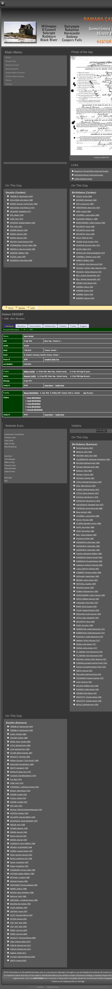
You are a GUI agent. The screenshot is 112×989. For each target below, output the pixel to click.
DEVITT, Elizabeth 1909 (19, 768)
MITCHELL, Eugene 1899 (86, 584)
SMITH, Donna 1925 (84, 670)
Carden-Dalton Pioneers (15, 72)
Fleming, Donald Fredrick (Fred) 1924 (91, 667)
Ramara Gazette (11, 69)
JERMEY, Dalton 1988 (18, 888)
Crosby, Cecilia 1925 (18, 798)
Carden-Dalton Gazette (14, 76)
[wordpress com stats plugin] (101, 431)
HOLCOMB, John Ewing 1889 (21, 200)
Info (33, 308)
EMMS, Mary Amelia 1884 (20, 741)
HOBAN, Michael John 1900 (87, 591)
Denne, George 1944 (18, 836)
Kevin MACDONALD (34, 407)
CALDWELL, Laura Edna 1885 (87, 215)
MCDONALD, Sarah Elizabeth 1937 (24, 821)
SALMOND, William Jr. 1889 (87, 219)
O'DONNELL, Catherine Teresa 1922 (24, 787)
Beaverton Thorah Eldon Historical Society (91, 171)
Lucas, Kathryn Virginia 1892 (87, 568)
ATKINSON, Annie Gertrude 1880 (89, 508)
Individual (9, 326)
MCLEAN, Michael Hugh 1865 (88, 463)
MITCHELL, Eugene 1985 (20, 877)
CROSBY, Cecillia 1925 (18, 802)
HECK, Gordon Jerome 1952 (21, 855)
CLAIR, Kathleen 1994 (18, 907)
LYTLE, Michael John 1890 (20, 745)
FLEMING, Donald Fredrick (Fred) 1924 (91, 663)
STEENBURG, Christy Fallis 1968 (22, 870)
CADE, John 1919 (16, 219)
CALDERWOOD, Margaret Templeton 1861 (93, 459)
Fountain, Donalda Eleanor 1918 (23, 775)
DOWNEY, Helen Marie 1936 (87, 689)
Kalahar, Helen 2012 (18, 953)
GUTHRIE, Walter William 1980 (22, 873)
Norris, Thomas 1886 (84, 519)
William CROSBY (29, 371)
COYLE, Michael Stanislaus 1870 (88, 482)
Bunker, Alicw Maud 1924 (20, 790)
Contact (8, 84)
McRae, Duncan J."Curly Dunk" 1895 (24, 760)
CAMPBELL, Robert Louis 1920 (88, 256)
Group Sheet (49, 385)
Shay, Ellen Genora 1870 (85, 486)
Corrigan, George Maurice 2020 (22, 956)
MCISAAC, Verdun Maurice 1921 (89, 272)
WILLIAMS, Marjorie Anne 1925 (88, 674)
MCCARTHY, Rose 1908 (85, 226)
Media (22, 308)
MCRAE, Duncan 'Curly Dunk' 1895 (23, 204)
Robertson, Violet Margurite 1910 (89, 636)
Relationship (50, 326)
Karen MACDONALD (34, 398)
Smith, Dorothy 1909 (84, 625)
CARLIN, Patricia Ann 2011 (20, 945)
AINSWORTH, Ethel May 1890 (88, 542)
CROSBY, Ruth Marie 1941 (86, 283)
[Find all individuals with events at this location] (61, 341)
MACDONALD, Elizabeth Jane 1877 (90, 504)
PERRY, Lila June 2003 (18, 930)
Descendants (35, 326)
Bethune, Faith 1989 (18, 896)
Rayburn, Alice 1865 (84, 470)
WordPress (40, 987)
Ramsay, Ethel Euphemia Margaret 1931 (26, 809)
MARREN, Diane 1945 (84, 287)
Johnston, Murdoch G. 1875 (87, 497)
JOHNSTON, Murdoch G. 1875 (88, 501)
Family (73, 326)
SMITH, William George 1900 (87, 599)
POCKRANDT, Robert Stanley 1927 (90, 678)
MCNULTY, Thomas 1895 (20, 756)
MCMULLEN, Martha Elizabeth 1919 (90, 253)
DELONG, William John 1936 (87, 685)
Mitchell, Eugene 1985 (19, 881)
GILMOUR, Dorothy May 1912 (88, 245)
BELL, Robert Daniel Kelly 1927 (88, 275)
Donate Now (10, 61)
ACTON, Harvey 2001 (18, 919)
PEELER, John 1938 (17, 824)
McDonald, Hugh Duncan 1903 (88, 614)
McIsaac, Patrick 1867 (84, 474)
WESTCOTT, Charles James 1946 (88, 697)
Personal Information (11, 329)
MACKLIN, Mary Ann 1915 (20, 772)
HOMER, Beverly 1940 (18, 230)
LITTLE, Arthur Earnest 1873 (87, 493)
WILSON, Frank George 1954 (21, 241)
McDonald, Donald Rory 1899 (22, 764)
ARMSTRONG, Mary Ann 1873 (88, 207)
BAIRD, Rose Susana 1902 (86, 606)
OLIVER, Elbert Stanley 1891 (21, 753)
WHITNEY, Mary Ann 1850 (86, 455)
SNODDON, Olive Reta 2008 (21, 260)
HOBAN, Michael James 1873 (87, 489)
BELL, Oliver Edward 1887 (86, 535)
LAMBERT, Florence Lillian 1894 (88, 572)
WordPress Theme (53, 987)
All (24, 329)
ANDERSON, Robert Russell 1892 (89, 557)
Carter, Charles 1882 (18, 734)
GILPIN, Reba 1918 (83, 249)
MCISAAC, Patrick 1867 (85, 478)
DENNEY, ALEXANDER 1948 (21, 847)
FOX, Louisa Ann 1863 (85, 204)
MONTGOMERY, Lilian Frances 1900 (90, 595)
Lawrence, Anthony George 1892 (89, 565)
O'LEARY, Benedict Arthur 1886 (88, 523)
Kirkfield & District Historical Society (88, 175)
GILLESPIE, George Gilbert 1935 (22, 817)
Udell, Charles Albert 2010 (20, 941)
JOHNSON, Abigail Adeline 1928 (22, 222)
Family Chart (59, 385)
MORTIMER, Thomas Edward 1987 (24, 885)
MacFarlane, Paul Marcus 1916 (22, 207)
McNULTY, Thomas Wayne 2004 (23, 938)
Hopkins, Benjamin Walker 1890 (89, 553)
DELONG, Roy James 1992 (20, 904)
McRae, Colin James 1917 (86, 644)
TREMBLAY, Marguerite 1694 (21, 196)
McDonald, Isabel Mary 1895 (87, 576)
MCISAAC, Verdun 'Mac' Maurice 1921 (91, 268)
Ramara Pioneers (12, 65)
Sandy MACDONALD (34, 401)
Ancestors (21, 326)
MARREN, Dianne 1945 (85, 298)
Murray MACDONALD (31, 393)
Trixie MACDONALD (33, 404)
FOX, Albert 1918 (16, 215)
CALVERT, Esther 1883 (19, 738)
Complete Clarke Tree (52, 359)
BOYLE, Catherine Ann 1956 (87, 704)
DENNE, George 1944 (18, 234)
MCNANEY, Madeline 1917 (20, 211)
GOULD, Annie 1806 (84, 196)
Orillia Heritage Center (83, 179)
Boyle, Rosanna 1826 (84, 448)
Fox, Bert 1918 (16, 779)
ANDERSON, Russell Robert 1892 (89, 561)
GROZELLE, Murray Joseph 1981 (22, 249)
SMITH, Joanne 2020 (18, 960)
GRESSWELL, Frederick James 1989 (24, 900)
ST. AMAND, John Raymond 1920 (89, 264)
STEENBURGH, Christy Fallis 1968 (23, 245)
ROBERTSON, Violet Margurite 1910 (90, 629)
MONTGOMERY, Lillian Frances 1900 (90, 222)
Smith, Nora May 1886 (85, 527)
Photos (8, 80)
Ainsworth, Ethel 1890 (85, 538)
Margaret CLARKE (30, 376)
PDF (31, 329)
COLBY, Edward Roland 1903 (87, 610)
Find (10, 308)
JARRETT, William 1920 (85, 260)
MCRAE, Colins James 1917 (86, 648)
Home (8, 57)
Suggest (83, 326)
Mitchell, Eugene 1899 (85, 587)
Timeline (63, 326)
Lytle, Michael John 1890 (20, 749)
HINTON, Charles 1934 (19, 813)
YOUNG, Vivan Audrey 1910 (87, 241)
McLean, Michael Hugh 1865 (87, 467)
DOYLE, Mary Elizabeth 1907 (87, 618)
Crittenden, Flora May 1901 (87, 602)
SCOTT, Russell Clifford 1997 (21, 915)
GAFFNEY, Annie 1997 (18, 911)
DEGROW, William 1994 (19, 253)
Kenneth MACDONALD (35, 410)
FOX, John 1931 (16, 226)
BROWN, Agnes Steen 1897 (87, 580)
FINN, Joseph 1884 (83, 211)
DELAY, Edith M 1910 (84, 238)
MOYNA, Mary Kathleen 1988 (21, 892)
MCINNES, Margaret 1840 (86, 200)
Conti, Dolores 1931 (84, 682)
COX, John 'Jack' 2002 (18, 922)
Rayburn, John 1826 (84, 452)
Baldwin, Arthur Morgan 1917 (88, 640)
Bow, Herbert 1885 (83, 512)
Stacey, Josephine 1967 (19, 862)
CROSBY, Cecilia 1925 (18, 794)
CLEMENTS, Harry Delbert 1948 (22, 843)
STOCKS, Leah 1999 (17, 256)
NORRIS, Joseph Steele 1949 (21, 851)
